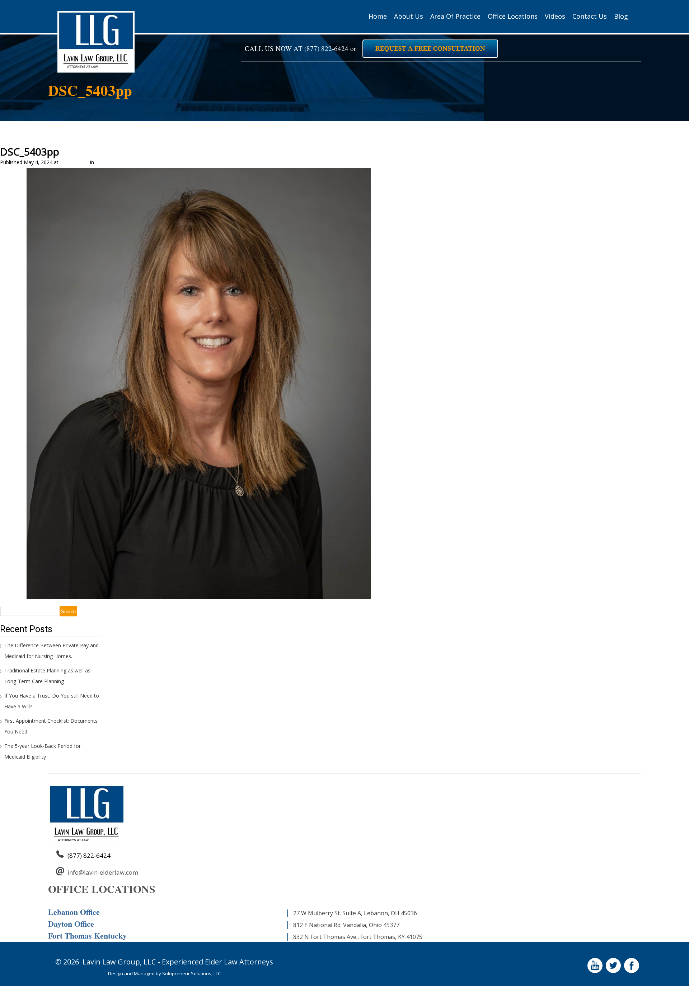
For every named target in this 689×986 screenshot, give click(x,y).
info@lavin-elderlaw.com (102, 872)
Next (680, 173)
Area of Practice (455, 16)
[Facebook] (632, 972)
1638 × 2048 (74, 162)
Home (378, 16)
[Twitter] (614, 972)
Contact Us (589, 16)
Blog (621, 16)
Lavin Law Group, (112, 962)
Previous (13, 173)
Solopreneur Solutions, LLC (191, 973)
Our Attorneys (111, 162)
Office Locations (513, 16)
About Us (408, 16)
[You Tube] (595, 972)
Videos (555, 16)
